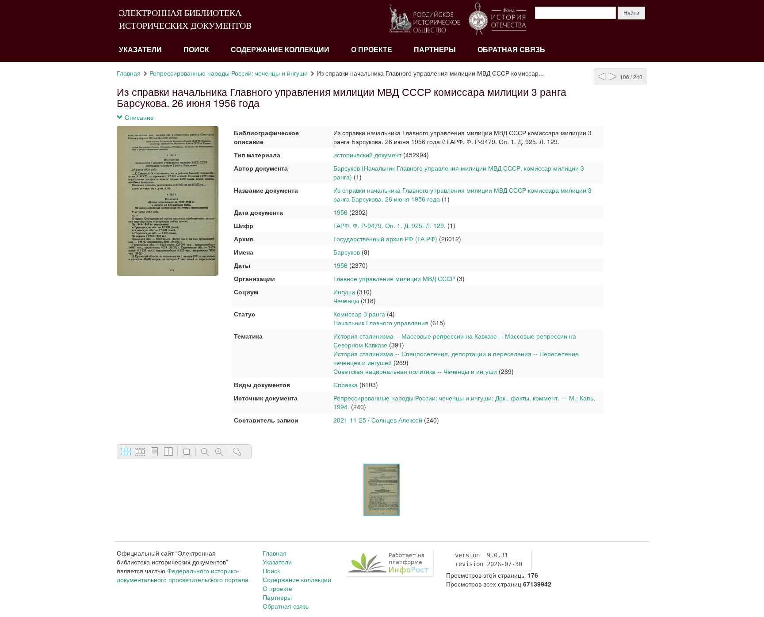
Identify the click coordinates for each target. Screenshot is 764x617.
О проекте (371, 49)
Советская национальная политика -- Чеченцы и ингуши (415, 371)
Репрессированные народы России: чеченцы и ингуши (228, 73)
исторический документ (367, 154)
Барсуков (346, 252)
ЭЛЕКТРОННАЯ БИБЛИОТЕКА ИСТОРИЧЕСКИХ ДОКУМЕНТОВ (185, 19)
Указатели (140, 49)
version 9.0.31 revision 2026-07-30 (488, 559)
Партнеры (435, 49)
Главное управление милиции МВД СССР (394, 278)
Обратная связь (511, 49)
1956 (340, 212)
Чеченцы (346, 300)
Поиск (196, 49)
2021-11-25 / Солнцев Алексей (377, 419)
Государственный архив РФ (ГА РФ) (385, 238)
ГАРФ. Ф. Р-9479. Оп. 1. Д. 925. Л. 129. (389, 225)
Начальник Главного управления (380, 322)
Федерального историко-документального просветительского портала (182, 575)
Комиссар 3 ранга (359, 313)
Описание (138, 117)
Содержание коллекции (280, 49)
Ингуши (344, 291)
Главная (129, 73)
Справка (345, 384)
